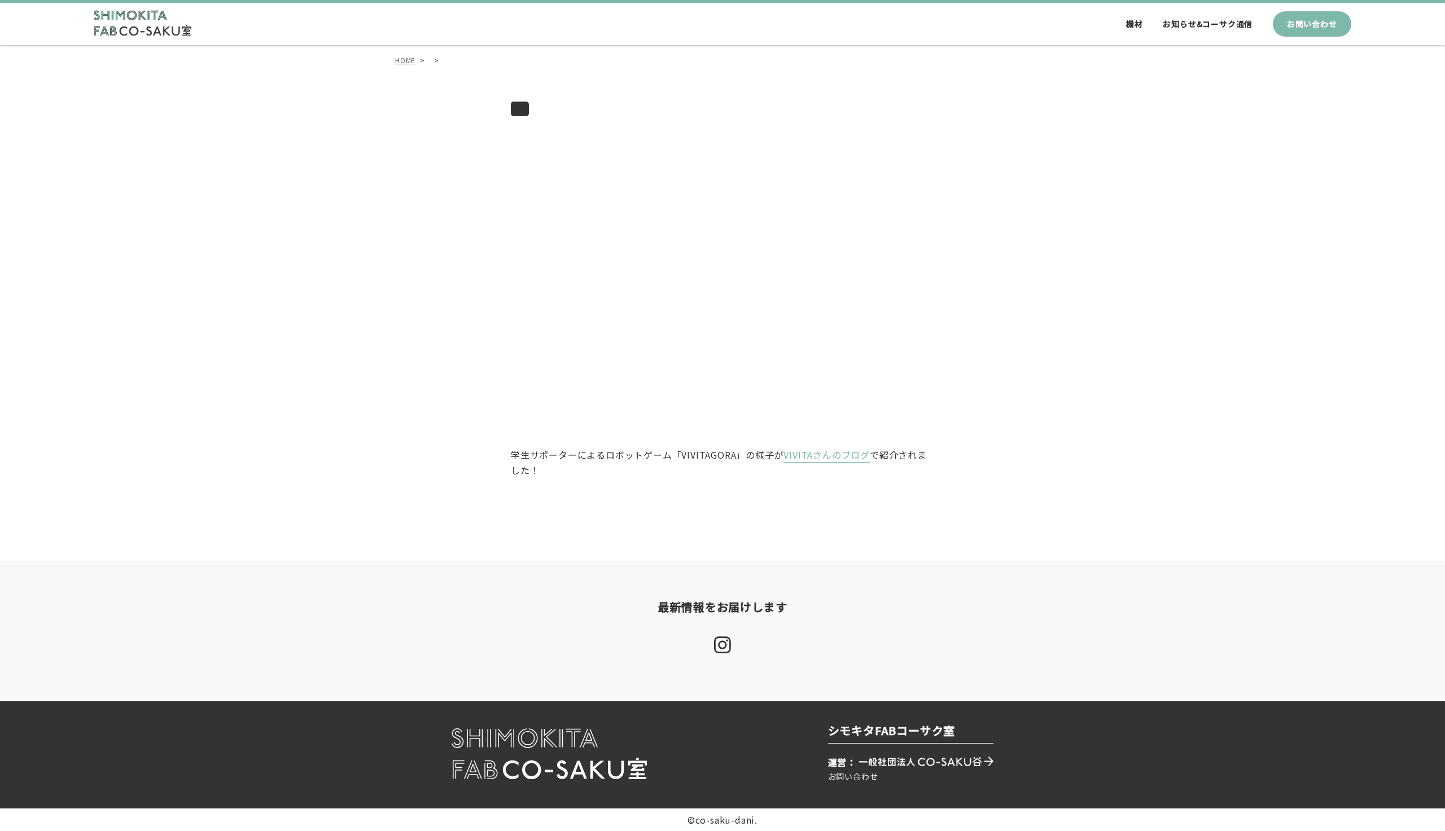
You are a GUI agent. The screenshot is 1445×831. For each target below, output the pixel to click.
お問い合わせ (1312, 23)
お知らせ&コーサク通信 (1208, 23)
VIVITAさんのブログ (826, 454)
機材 (1134, 23)
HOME (405, 60)
